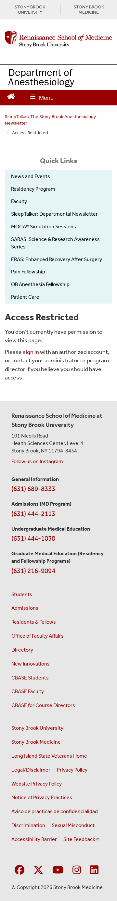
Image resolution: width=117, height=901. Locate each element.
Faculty (19, 201)
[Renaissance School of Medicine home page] (58, 39)
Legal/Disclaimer (30, 770)
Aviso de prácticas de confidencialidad (54, 811)
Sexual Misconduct (73, 825)
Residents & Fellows (33, 622)
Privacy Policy (72, 770)
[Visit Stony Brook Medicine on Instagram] (76, 870)
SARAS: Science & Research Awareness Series (55, 243)
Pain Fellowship (28, 272)
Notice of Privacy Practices (41, 797)
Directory (22, 650)
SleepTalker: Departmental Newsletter (54, 214)
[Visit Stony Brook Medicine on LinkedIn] (94, 870)
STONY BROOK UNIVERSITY (30, 10)
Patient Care (25, 297)
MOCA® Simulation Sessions (43, 226)
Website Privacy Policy (36, 784)
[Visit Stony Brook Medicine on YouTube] (58, 870)
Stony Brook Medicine (36, 742)
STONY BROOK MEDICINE (88, 10)
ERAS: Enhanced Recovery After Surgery (56, 259)
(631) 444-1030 (33, 538)
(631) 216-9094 (33, 571)
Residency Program (33, 189)
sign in (31, 351)
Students (21, 594)
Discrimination (28, 825)
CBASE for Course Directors (43, 705)
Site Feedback (79, 839)
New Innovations (30, 664)
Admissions (24, 608)
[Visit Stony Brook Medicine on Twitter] (38, 870)
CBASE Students (30, 678)
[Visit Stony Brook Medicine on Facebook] (19, 870)
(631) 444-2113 (33, 514)
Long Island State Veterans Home (49, 756)
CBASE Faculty (27, 691)
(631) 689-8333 (33, 489)
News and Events (30, 176)
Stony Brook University (37, 728)
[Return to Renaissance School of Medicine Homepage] (11, 96)
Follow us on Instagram (37, 461)
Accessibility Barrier (34, 839)
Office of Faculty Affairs (37, 636)
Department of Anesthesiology (41, 77)
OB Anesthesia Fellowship (40, 284)
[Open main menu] (42, 97)
